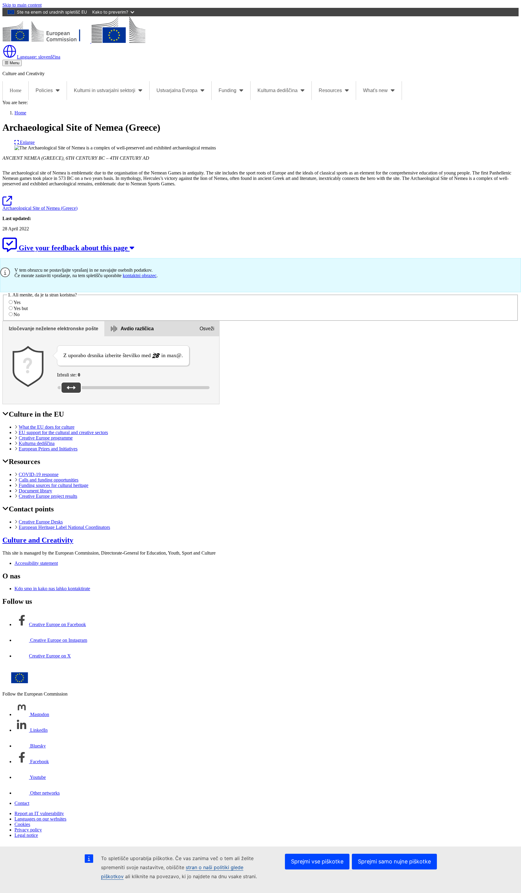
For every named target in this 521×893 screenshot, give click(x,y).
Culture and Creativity (37, 540)
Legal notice (26, 835)
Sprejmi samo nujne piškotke (394, 861)
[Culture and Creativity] (73, 41)
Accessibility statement (36, 563)
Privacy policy (28, 829)
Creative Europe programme (46, 437)
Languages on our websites (40, 818)
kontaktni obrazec (139, 275)
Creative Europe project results (48, 496)
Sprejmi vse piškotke (317, 861)
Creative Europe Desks (41, 521)
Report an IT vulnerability (39, 813)
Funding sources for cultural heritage (53, 485)
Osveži (207, 328)
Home (15, 90)
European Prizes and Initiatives (48, 448)
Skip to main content (22, 5)
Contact (21, 803)
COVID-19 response (38, 474)
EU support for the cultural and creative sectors (63, 432)
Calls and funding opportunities (48, 479)
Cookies (22, 824)
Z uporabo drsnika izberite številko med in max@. (123, 355)
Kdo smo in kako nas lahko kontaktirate (52, 588)
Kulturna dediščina (37, 443)
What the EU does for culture (46, 427)
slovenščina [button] (38, 56)
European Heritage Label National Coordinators (64, 527)
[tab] (53, 328)
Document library (35, 490)
